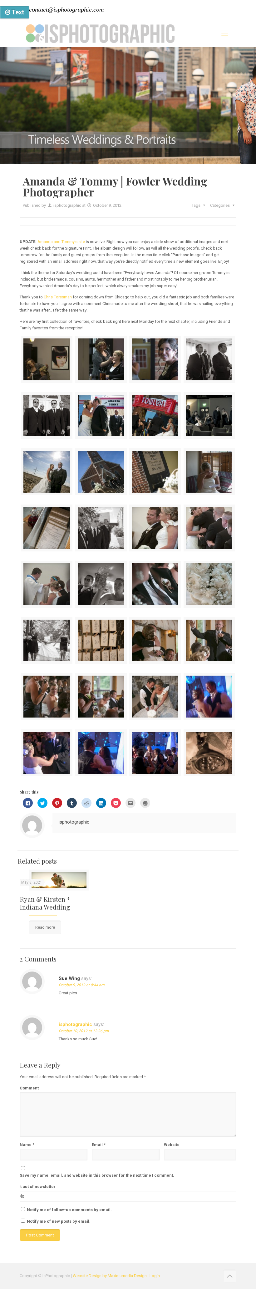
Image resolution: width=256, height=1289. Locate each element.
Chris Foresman (58, 297)
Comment (29, 1088)
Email (99, 1144)
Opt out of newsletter (36, 1186)
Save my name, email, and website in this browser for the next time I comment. (97, 1175)
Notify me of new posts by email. (59, 1221)
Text (17, 12)
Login (155, 1275)
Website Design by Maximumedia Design (110, 1275)
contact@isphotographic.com (66, 9)
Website (172, 1144)
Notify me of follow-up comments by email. (69, 1209)
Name (27, 1144)
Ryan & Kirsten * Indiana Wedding (45, 903)
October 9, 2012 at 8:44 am (82, 985)
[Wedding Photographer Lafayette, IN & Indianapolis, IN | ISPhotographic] (100, 33)
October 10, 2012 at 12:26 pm (84, 1031)
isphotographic (67, 205)
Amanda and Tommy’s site (61, 241)
